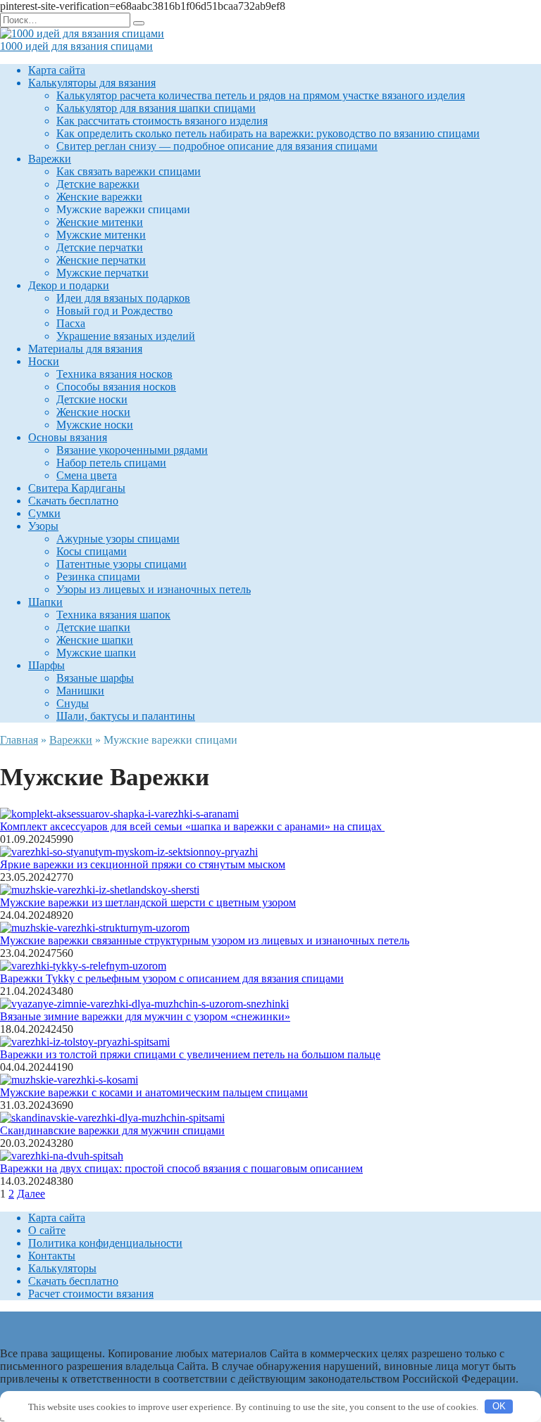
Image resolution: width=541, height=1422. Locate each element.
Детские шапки (93, 627)
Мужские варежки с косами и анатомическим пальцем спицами (154, 1092)
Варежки (49, 159)
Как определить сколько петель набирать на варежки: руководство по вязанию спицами (268, 133)
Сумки (44, 513)
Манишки (80, 691)
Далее (31, 1194)
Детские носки (92, 399)
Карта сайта (56, 70)
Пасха (70, 323)
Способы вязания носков (116, 387)
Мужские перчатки (102, 273)
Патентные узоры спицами (121, 564)
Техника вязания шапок (113, 615)
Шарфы (46, 665)
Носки (43, 361)
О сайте (47, 1230)
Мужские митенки (101, 235)
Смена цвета (86, 475)
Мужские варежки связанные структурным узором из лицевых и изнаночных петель (204, 940)
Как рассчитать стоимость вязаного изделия (162, 121)
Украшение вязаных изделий (125, 336)
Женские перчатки (101, 260)
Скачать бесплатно (73, 501)
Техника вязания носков (114, 374)
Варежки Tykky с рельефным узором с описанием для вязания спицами (172, 978)
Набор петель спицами (111, 463)
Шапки (45, 602)
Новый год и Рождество (114, 311)
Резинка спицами (98, 577)
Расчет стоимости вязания (91, 1294)
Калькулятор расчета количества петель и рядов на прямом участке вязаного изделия (260, 95)
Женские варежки (99, 197)
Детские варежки (97, 184)
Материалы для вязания (85, 349)
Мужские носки (94, 425)
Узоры (43, 526)
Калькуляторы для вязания (92, 83)
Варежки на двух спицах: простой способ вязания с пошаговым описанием (181, 1168)
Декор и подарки (68, 285)
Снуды (72, 703)
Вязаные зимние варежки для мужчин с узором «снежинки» (145, 1016)
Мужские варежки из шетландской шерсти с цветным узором (148, 902)
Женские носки (93, 412)
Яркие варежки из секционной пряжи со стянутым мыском (142, 864)
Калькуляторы (62, 1268)
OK (499, 1406)
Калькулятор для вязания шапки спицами (156, 108)
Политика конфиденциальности (105, 1243)
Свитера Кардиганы (76, 488)
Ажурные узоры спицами (118, 539)
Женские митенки (99, 222)
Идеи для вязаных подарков (123, 298)
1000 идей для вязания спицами (76, 46)
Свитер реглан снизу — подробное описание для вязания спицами (217, 146)
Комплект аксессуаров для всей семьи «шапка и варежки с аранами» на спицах (192, 826)
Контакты (51, 1256)
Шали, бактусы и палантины (125, 716)
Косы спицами (91, 551)
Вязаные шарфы (95, 678)
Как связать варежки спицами (128, 171)
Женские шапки (94, 640)
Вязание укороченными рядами (132, 450)
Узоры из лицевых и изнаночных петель (153, 589)
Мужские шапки (96, 653)
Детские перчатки (99, 247)
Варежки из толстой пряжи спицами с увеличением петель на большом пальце (190, 1054)
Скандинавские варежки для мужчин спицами (112, 1130)
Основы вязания (67, 437)
